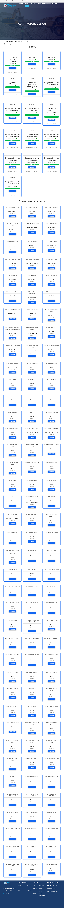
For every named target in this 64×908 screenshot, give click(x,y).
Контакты (21, 5)
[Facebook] (48, 886)
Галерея (41, 888)
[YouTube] (53, 886)
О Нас (26, 3)
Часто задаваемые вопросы (42, 895)
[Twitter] (50, 886)
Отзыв (27, 5)
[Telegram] (56, 886)
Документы (33, 3)
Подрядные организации (44, 3)
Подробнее (12, 68)
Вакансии (54, 3)
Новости (21, 3)
